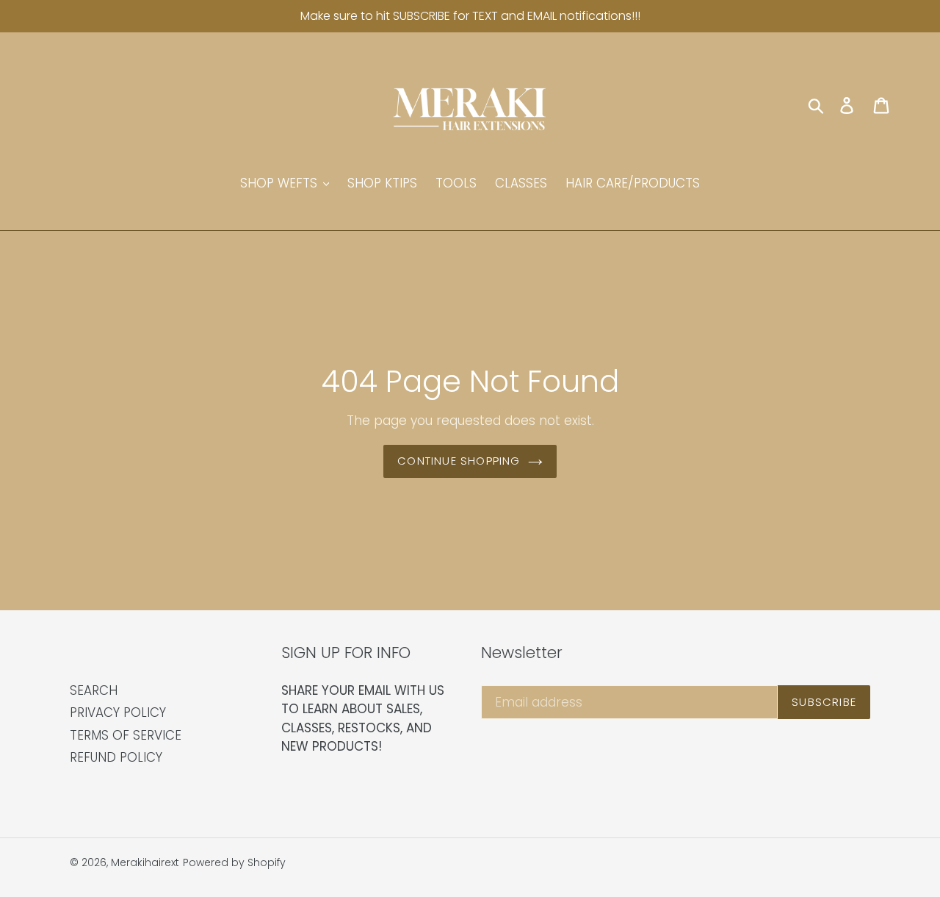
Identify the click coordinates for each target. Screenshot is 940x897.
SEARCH (94, 690)
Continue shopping (458, 460)
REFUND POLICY (116, 757)
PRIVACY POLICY (118, 712)
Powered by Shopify (234, 862)
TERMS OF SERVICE (125, 735)
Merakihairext (145, 862)
